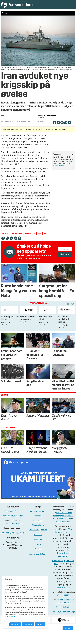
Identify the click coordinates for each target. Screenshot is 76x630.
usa (45, 233)
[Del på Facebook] (54, 122)
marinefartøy (30, 233)
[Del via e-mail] (66, 122)
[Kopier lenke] (69, 122)
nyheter (5, 233)
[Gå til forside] (18, 5)
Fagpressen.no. (10, 616)
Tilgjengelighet (38, 525)
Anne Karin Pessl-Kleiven (13, 524)
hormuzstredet (17, 233)
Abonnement (38, 521)
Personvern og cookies (38, 530)
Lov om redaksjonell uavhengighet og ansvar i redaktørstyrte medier (63, 516)
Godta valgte (28, 624)
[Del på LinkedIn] (62, 122)
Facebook (38, 535)
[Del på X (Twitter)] (58, 122)
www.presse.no (63, 587)
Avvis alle (40, 624)
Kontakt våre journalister (13, 516)
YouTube (38, 549)
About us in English (63, 607)
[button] (68, 304)
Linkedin (38, 544)
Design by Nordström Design (63, 612)
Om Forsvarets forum (38, 511)
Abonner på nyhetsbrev (38, 554)
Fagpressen (64, 595)
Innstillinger (68, 628)
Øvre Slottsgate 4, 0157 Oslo (12, 533)
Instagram (38, 540)
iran (39, 233)
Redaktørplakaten (63, 522)
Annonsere (38, 516)
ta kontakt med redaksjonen (64, 553)
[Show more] (72, 154)
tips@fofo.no (69, 161)
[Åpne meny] (72, 4)
